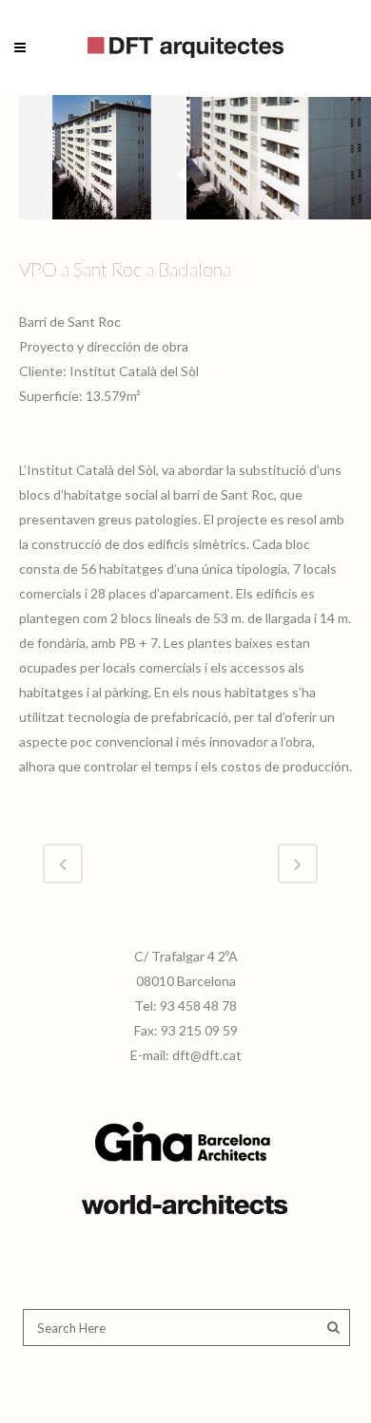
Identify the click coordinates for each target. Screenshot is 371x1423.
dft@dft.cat (207, 1055)
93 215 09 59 (199, 1030)
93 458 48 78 (198, 1005)
